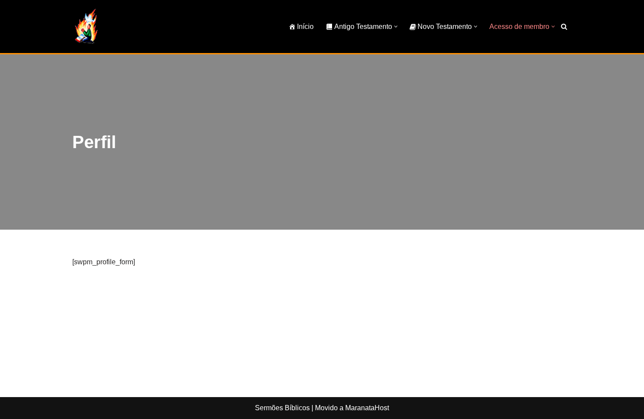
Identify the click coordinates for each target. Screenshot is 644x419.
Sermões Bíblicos (282, 408)
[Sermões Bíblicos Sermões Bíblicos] (85, 26)
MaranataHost (367, 408)
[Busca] (564, 26)
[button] (395, 26)
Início (305, 26)
